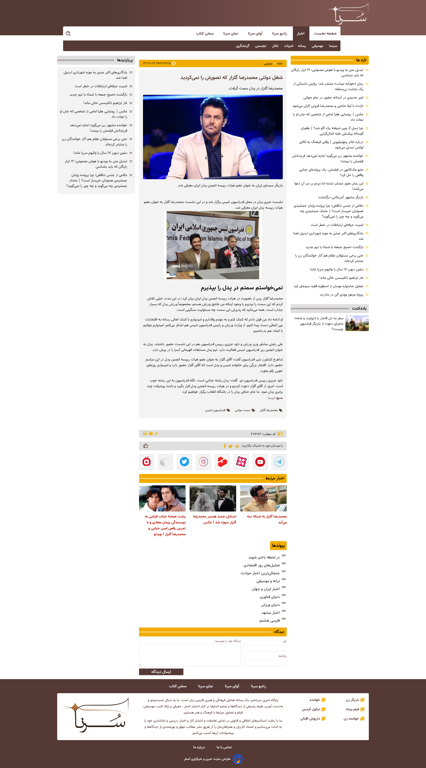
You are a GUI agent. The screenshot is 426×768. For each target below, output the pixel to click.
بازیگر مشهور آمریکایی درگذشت (340, 197)
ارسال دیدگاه (161, 672)
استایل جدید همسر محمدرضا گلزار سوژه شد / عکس (214, 519)
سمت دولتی (242, 410)
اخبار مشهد (271, 613)
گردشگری (243, 46)
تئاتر (275, 46)
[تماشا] (222, 462)
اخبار (301, 33)
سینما (333, 46)
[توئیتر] (229, 446)
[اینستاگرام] (203, 462)
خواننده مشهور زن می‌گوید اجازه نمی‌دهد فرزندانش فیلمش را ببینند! (98, 127)
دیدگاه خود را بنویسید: (227, 641)
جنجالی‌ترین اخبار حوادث (260, 573)
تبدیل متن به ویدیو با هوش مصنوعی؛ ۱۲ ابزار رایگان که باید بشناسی (96, 163)
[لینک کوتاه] (156, 434)
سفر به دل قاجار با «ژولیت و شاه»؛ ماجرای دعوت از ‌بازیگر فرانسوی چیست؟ (318, 323)
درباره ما (199, 747)
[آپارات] (241, 462)
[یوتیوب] (260, 462)
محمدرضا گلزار (269, 410)
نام (285, 641)
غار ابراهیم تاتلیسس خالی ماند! (341, 277)
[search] (68, 34)
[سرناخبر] (348, 13)
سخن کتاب (205, 33)
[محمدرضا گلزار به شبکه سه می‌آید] (263, 498)
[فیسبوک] (224, 446)
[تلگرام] (236, 446)
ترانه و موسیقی (268, 581)
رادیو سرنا (280, 33)
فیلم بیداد (352, 709)
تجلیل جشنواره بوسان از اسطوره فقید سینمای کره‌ (328, 286)
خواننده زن (351, 718)
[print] (145, 434)
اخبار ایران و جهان (266, 589)
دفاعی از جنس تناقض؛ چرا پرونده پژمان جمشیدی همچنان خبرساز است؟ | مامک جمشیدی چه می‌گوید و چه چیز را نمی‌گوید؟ (328, 211)
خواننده (315, 700)
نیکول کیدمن (311, 709)
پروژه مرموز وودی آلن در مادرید (341, 294)
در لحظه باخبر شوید (264, 557)
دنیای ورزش (270, 605)
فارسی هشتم (270, 620)
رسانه (302, 46)
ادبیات (288, 46)
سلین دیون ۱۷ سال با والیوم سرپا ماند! (336, 269)
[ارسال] (151, 433)
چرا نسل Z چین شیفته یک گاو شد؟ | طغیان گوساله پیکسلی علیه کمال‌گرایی (332, 130)
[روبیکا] (165, 462)
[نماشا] (146, 462)
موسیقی (318, 46)
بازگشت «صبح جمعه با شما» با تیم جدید (334, 247)
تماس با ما (225, 747)
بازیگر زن (352, 700)
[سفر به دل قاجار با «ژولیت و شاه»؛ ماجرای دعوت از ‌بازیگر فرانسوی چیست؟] (357, 323)
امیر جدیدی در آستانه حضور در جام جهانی (333, 97)
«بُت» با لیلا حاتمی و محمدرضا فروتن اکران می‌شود (327, 106)
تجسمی (261, 46)
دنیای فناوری (270, 597)
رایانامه (283, 656)
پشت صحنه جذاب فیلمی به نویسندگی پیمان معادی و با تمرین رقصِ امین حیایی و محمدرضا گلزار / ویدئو (165, 525)
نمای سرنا (231, 33)
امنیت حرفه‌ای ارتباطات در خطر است (337, 225)
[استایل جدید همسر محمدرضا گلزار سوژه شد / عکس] (213, 498)
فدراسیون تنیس (215, 410)
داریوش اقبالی (310, 718)
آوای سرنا (255, 33)
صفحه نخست (325, 33)
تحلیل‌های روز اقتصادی (262, 565)
